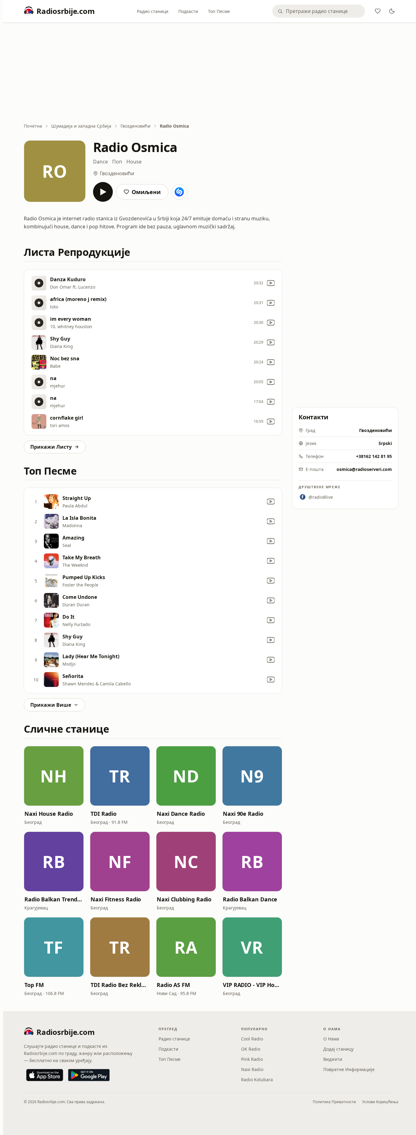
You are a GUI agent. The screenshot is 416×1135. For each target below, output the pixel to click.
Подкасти (188, 11)
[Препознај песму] (179, 192)
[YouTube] (270, 283)
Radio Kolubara (257, 1079)
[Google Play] (89, 1075)
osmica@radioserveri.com (364, 469)
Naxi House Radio (48, 813)
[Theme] (391, 11)
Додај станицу (338, 1049)
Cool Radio (252, 1039)
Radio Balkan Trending (53, 899)
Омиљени (146, 192)
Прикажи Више (50, 704)
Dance (100, 161)
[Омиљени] (377, 11)
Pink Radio (252, 1059)
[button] (54, 776)
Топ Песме (219, 11)
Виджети (332, 1059)
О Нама (331, 1039)
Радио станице (152, 11)
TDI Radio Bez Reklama (120, 985)
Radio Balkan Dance (250, 899)
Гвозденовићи (136, 126)
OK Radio (250, 1049)
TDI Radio (104, 813)
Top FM (34, 985)
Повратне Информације (349, 1069)
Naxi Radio (252, 1069)
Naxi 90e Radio (243, 813)
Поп (117, 161)
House (134, 161)
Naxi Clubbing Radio (184, 899)
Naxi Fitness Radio (116, 899)
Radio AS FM (173, 985)
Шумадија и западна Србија (81, 126)
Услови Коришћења (380, 1101)
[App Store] (45, 1075)
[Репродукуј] (103, 192)
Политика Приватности (334, 1101)
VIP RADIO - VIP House (252, 985)
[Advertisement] (211, 73)
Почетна (33, 126)
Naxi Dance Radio (181, 813)
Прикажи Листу (51, 446)
